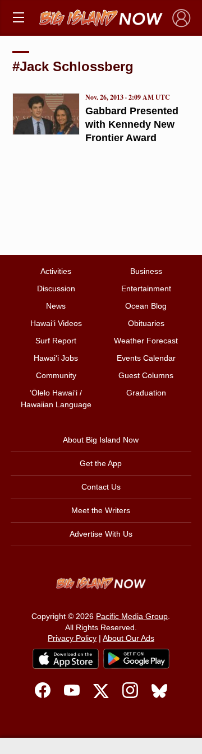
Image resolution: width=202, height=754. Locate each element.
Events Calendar (146, 357)
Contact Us (101, 486)
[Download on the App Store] (66, 658)
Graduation (146, 392)
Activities (55, 271)
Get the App (101, 463)
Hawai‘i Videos (56, 323)
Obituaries (146, 323)
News (56, 305)
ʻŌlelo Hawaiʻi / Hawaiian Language (56, 398)
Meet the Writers (100, 510)
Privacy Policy (72, 638)
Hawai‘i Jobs (56, 357)
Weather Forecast (146, 340)
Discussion (56, 288)
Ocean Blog (146, 305)
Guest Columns (145, 375)
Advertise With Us (101, 533)
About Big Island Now (101, 439)
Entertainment (146, 288)
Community (56, 375)
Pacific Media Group (132, 616)
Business (146, 271)
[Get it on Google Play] (136, 659)
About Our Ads (128, 638)
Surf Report (55, 340)
